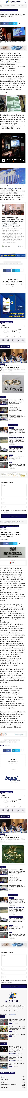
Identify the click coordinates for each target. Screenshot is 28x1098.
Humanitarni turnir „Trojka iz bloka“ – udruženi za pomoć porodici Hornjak (16, 1057)
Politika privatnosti (19, 1096)
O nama (4, 1096)
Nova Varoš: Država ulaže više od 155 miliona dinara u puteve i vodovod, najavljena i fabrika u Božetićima (17, 441)
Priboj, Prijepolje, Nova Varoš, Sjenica (16, 437)
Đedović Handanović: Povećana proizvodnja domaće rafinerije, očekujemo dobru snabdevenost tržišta (12, 367)
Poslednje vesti (5, 346)
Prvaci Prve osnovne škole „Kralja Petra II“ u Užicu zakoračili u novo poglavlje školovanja (17, 1028)
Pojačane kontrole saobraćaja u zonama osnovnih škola (16, 457)
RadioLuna (2, 370)
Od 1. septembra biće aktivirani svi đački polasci (17, 1064)
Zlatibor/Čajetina (12, 1053)
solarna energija (12, 263)
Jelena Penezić (6, 19)
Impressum (13, 1095)
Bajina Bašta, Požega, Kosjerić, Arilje (16, 446)
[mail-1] (12, 286)
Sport (10, 462)
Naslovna (11, 455)
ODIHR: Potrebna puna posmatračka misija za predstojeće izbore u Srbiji (15, 409)
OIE (19, 261)
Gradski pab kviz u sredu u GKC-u (17, 1034)
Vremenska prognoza (6, 322)
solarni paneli (19, 263)
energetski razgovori (8, 261)
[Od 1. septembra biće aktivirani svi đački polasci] (4, 1066)
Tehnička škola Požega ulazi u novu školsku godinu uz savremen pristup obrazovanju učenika (17, 450)
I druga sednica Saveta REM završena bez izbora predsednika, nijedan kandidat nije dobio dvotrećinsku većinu (17, 401)
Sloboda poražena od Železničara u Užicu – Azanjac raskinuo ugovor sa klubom (17, 466)
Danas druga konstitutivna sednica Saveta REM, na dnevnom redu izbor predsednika (17, 416)
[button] (25, 2)
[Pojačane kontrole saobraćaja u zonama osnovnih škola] (4, 458)
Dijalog (2, 411)
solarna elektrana (4, 263)
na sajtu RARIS (13, 189)
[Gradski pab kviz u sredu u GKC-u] (4, 1037)
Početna (1, 5)
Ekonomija (3, 364)
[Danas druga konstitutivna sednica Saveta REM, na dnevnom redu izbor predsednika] (4, 417)
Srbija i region (7, 5)
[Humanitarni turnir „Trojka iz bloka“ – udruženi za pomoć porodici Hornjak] (4, 1058)
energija (15, 261)
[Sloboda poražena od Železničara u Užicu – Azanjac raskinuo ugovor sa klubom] (4, 465)
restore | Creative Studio (11, 1014)
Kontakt (8, 1095)
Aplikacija (25, 1095)
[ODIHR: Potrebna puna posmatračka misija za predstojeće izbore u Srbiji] (4, 410)
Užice (10, 1031)
